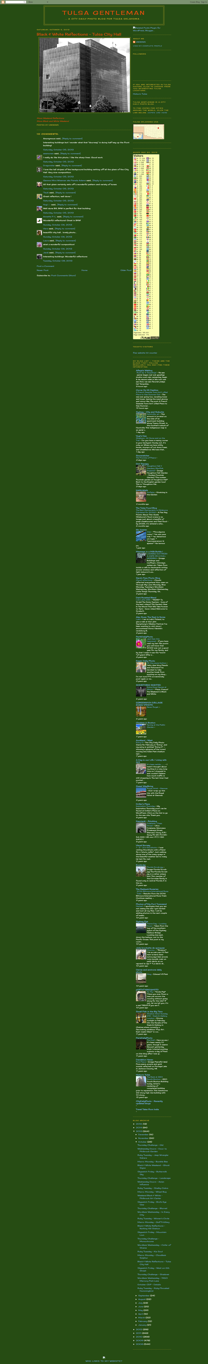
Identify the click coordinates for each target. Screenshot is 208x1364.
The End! (151, 1040)
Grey (149, 974)
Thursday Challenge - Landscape (154, 1178)
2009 (140, 1340)
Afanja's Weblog (144, 370)
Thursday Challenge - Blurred (152, 1208)
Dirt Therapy (142, 464)
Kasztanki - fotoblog (146, 821)
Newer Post (42, 270)
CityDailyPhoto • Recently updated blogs (149, 1102)
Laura (46, 240)
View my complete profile (147, 46)
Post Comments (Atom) (63, 275)
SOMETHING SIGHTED (148, 685)
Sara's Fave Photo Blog (148, 578)
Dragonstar (49, 165)
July (140, 1303)
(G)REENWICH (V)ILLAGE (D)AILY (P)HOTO (149, 703)
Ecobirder (141, 865)
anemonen (48, 153)
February (143, 1321)
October (142, 1142)
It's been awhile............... (156, 764)
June (141, 1306)
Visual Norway (143, 845)
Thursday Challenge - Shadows (153, 1274)
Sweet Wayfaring (144, 786)
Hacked (139, 906)
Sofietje (151, 492)
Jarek (46, 252)
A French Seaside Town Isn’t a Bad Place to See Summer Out (152, 393)
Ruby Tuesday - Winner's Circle (153, 1218)
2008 (140, 1344)
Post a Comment (45, 266)
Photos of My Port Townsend (151, 904)
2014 (139, 1127)
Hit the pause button (157, 663)
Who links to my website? (104, 1361)
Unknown (141, 42)
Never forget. (153, 707)
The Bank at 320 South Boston (155, 1078)
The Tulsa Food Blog (146, 508)
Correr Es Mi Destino (147, 390)
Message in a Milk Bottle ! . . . (151, 551)
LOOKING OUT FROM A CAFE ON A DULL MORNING (157, 556)
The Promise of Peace (146, 458)
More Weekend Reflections (50, 118)
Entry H (140, 742)
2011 (139, 1333)
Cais (149, 532)
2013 (139, 1131)
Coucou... (151, 950)
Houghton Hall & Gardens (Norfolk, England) (155, 468)
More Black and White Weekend (53, 121)
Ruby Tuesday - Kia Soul (150, 1251)
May (140, 1310)
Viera (45, 228)
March (142, 1317)
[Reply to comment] (72, 138)
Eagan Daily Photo (145, 661)
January (142, 1325)
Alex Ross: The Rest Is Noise (150, 617)
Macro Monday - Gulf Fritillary (153, 1222)
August (142, 1299)
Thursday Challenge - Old (150, 1145)
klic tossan (141, 530)
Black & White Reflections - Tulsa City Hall (79, 34)
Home (84, 270)
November (143, 1138)
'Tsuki (46, 192)
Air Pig (150, 992)
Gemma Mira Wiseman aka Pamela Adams (64, 180)
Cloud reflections (144, 580)
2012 (139, 1329)
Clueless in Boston (145, 723)
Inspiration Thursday (145, 806)
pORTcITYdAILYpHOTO (147, 989)
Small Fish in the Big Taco (149, 1011)
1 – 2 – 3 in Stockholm (146, 847)
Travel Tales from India (147, 1109)
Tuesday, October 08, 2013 (57, 261)
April (141, 1314)
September (144, 1295)
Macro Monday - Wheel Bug (152, 1192)
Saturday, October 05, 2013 (58, 150)
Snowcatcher (142, 455)
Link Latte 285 (143, 600)
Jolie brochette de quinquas (150, 948)
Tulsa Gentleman (104, 12)
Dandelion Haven (144, 1060)
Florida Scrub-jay (155, 867)
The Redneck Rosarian (147, 889)
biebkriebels (142, 490)
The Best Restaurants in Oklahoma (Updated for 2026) (152, 511)
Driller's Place (143, 804)
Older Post (126, 270)
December (143, 1134)
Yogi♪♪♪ (47, 204)
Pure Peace (141, 1062)
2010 (139, 1337)
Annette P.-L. (50, 216)
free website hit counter (145, 353)
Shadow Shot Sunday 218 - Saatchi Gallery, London (157, 1016)
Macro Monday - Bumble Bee (153, 1161)
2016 (139, 1124)
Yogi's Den (141, 436)
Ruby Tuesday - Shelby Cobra (153, 1188)
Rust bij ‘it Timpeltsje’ (147, 373)
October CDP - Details (149, 1284)
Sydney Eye (142, 921)
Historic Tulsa (140, 94)
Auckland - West (144, 740)
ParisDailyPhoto (144, 1038)
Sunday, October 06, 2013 (57, 225)
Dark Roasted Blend (146, 597)
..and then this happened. (153, 640)
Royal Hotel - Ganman (157, 788)
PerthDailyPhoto (144, 637)
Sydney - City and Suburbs (150, 412)
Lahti (138, 619)
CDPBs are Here (157, 113)
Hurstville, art (153, 414)
